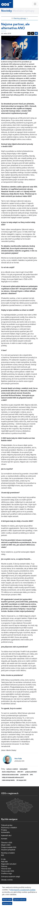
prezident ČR (24, 774)
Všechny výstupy (19, 18)
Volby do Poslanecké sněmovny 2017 (13, 777)
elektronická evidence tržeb (10, 774)
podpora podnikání (31, 772)
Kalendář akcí (6, 835)
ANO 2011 (20, 772)
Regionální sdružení (8, 864)
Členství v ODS (6, 842)
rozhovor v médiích (12, 769)
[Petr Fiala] (7, 759)
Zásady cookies (7, 880)
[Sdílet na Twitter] (32, 33)
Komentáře (5, 832)
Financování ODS (7, 871)
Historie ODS (6, 869)
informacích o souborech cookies (22, 890)
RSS (2, 855)
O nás (3, 859)
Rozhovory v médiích (9, 827)
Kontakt (4, 839)
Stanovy (4, 866)
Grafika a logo (6, 873)
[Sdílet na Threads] (29, 33)
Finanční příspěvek (8, 850)
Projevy (4, 830)
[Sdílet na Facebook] (36, 33)
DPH (31, 774)
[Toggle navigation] (35, 4)
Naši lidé (4, 861)
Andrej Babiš (23, 769)
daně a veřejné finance (9, 772)
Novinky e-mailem (8, 853)
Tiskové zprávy (6, 825)
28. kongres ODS (21, 780)
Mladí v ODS (5, 845)
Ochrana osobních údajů (10, 876)
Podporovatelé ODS (8, 847)
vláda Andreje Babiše (8, 780)
